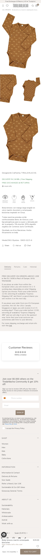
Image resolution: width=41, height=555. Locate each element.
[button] (36, 5)
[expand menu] (3, 5)
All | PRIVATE (6, 10)
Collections (6, 458)
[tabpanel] (20, 301)
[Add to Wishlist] (37, 546)
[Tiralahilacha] (20, 6)
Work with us (7, 523)
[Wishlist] (7, 5)
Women (5, 444)
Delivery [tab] (7, 267)
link (10, 325)
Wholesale (6, 512)
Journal (4, 520)
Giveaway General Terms (12, 491)
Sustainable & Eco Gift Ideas (13, 487)
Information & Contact (11, 472)
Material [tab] (33, 267)
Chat (29, 245)
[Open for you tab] (4, 534)
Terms (15, 424)
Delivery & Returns (9, 476)
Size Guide (6, 480)
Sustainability (7, 505)
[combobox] (6, 398)
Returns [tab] (17, 267)
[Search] (31, 5)
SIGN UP (20, 413)
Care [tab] (25, 267)
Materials (5, 509)
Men (3, 447)
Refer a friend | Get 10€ (11, 483)
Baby (4, 455)
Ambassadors (7, 516)
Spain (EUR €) (20, 533)
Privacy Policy (8, 424)
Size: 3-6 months (9, 552)
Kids (3, 451)
